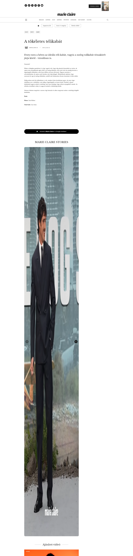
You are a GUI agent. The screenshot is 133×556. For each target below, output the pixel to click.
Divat (53, 19)
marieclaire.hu (33, 47)
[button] (51, 341)
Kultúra (89, 19)
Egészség (73, 19)
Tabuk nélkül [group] (75, 25)
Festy (32, 32)
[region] (51, 341)
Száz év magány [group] (61, 25)
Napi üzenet (81, 19)
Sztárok (48, 19)
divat (26, 32)
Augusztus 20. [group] (47, 25)
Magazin (41, 19)
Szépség (59, 19)
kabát (37, 32)
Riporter (66, 19)
